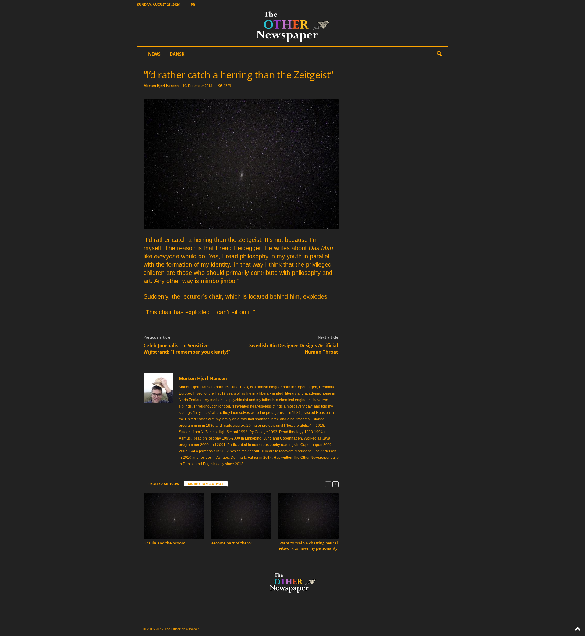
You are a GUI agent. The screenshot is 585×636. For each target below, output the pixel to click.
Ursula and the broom (164, 543)
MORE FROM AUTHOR (205, 483)
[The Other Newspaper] (292, 27)
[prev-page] (328, 484)
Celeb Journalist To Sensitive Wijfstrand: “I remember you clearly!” (187, 348)
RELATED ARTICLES (163, 483)
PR (193, 4)
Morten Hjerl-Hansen (161, 85)
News (154, 54)
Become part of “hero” (231, 543)
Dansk (177, 54)
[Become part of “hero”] (241, 516)
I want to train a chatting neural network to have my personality (308, 545)
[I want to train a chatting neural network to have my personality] (308, 516)
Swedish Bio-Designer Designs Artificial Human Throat (293, 348)
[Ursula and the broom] (174, 516)
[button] (439, 54)
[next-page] (335, 484)
